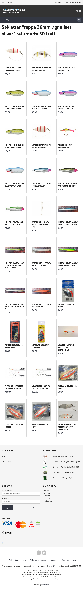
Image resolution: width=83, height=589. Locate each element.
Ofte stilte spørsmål (69, 560)
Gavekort (46, 495)
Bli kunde (46, 493)
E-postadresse (7, 490)
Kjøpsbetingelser (21, 560)
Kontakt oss (47, 501)
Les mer (42, 579)
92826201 (52, 566)
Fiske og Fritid (6, 462)
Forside (46, 490)
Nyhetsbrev (55, 560)
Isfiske (4, 456)
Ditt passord (6, 498)
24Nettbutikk (45, 585)
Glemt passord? (35, 508)
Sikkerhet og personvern (39, 560)
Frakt (11, 560)
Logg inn (46, 498)
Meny (6, 19)
